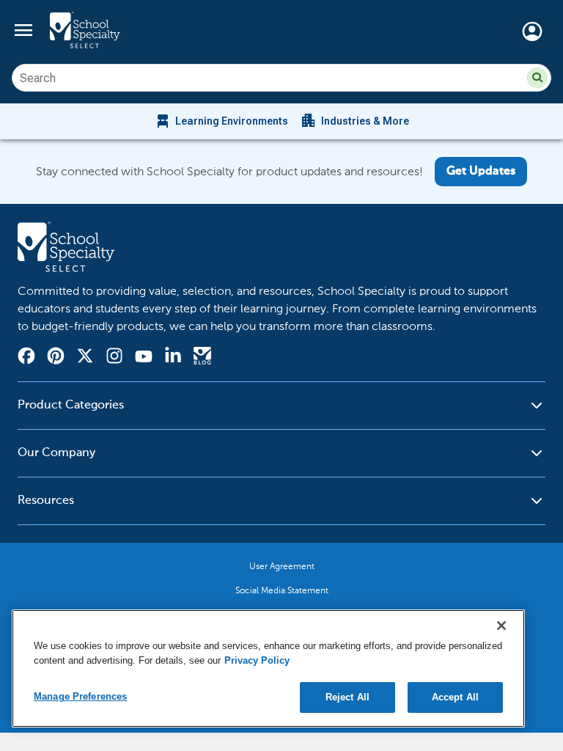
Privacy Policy (257, 660)
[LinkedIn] (173, 358)
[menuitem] (221, 121)
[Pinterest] (56, 358)
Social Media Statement (281, 590)
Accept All (455, 697)
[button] (537, 77)
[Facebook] (26, 358)
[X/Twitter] (85, 358)
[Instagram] (114, 358)
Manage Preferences (80, 696)
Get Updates (480, 171)
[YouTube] (143, 358)
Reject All (347, 697)
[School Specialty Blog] (202, 358)
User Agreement (281, 566)
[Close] (501, 625)
